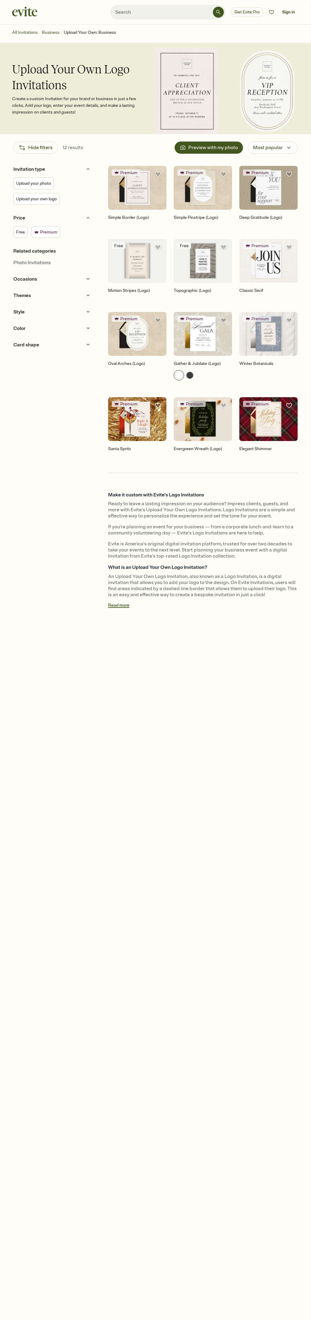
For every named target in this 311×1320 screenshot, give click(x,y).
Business (51, 32)
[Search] (218, 12)
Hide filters (40, 148)
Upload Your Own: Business (90, 32)
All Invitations (25, 32)
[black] (189, 375)
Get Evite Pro (247, 12)
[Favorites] (271, 12)
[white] (179, 375)
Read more (118, 605)
